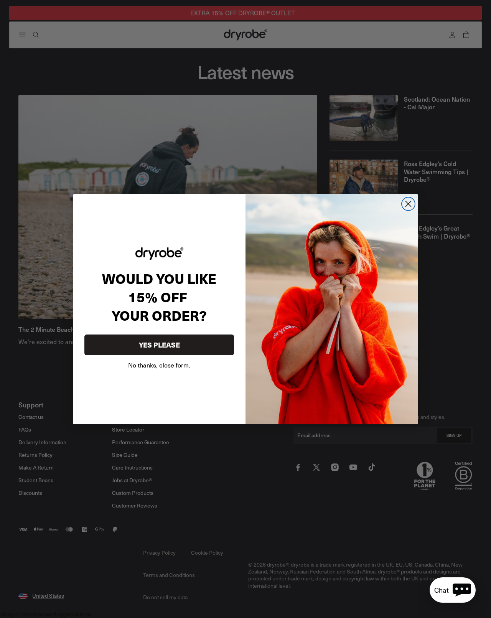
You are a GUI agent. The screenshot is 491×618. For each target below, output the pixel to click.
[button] (453, 590)
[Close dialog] (408, 204)
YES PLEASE (159, 344)
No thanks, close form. (159, 364)
